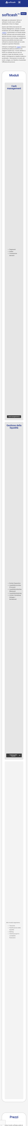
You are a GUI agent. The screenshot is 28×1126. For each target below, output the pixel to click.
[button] (19, 2)
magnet (4, 32)
